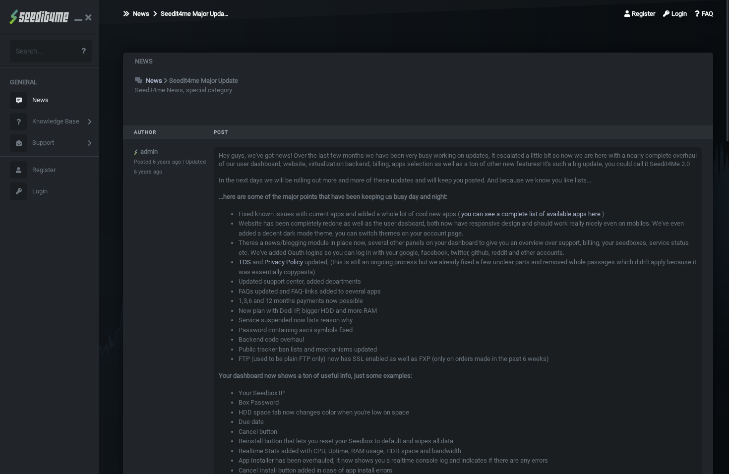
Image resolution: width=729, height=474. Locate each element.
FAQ (707, 13)
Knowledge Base (55, 121)
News (40, 100)
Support (43, 142)
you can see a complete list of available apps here (530, 214)
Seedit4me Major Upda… (194, 13)
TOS (245, 262)
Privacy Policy (283, 262)
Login (40, 191)
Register (44, 170)
